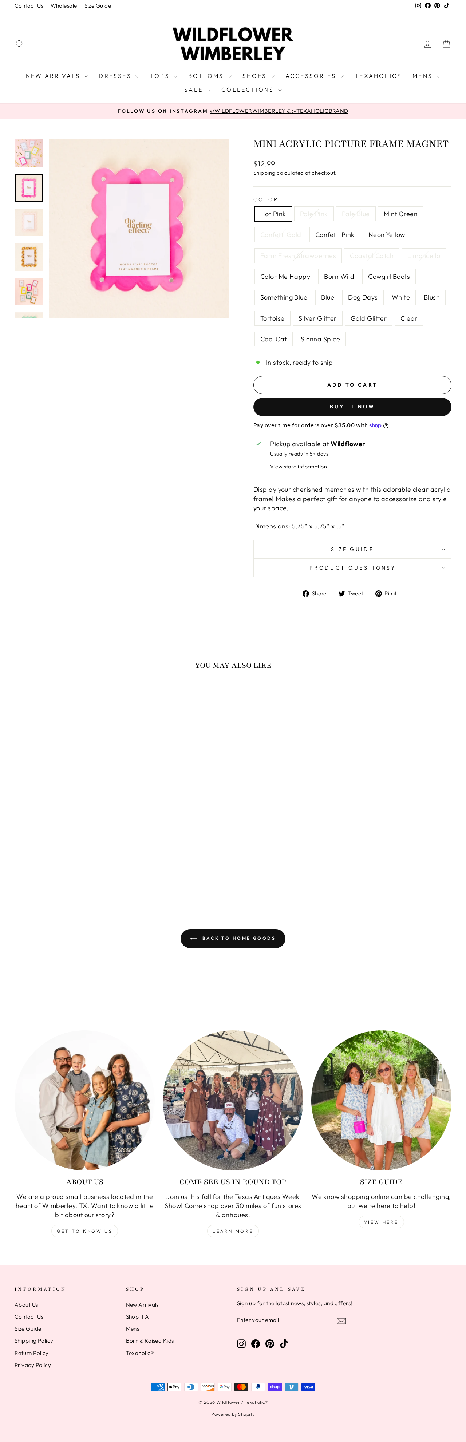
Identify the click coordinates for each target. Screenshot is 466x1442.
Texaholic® (378, 75)
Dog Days (363, 297)
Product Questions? (352, 567)
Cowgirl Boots (389, 276)
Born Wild (339, 276)
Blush (432, 297)
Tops (161, 75)
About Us (26, 1304)
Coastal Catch (372, 255)
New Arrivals (54, 75)
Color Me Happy (285, 276)
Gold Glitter (369, 318)
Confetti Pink (335, 234)
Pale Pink (314, 214)
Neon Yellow (386, 234)
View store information (298, 466)
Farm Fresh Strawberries (298, 255)
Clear (408, 318)
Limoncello (424, 255)
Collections (248, 89)
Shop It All (139, 1316)
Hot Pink (273, 214)
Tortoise (272, 318)
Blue (327, 297)
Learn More (233, 1231)
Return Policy (32, 1353)
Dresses (116, 75)
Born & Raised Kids (150, 1340)
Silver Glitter (318, 318)
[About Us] (85, 1100)
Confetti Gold (280, 234)
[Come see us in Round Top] (233, 1100)
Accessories (311, 75)
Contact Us (29, 5)
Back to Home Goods (238, 938)
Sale (194, 89)
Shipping (264, 172)
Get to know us (84, 1231)
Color (266, 199)
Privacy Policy (33, 1365)
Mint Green (401, 214)
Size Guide (97, 5)
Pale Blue (356, 214)
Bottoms (207, 75)
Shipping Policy (34, 1340)
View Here (381, 1222)
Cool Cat (273, 339)
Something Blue (283, 297)
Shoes (255, 75)
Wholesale (64, 5)
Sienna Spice (320, 339)
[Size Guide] (381, 1100)
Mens (423, 75)
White (401, 297)
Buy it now (352, 406)
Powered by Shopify (232, 1414)
